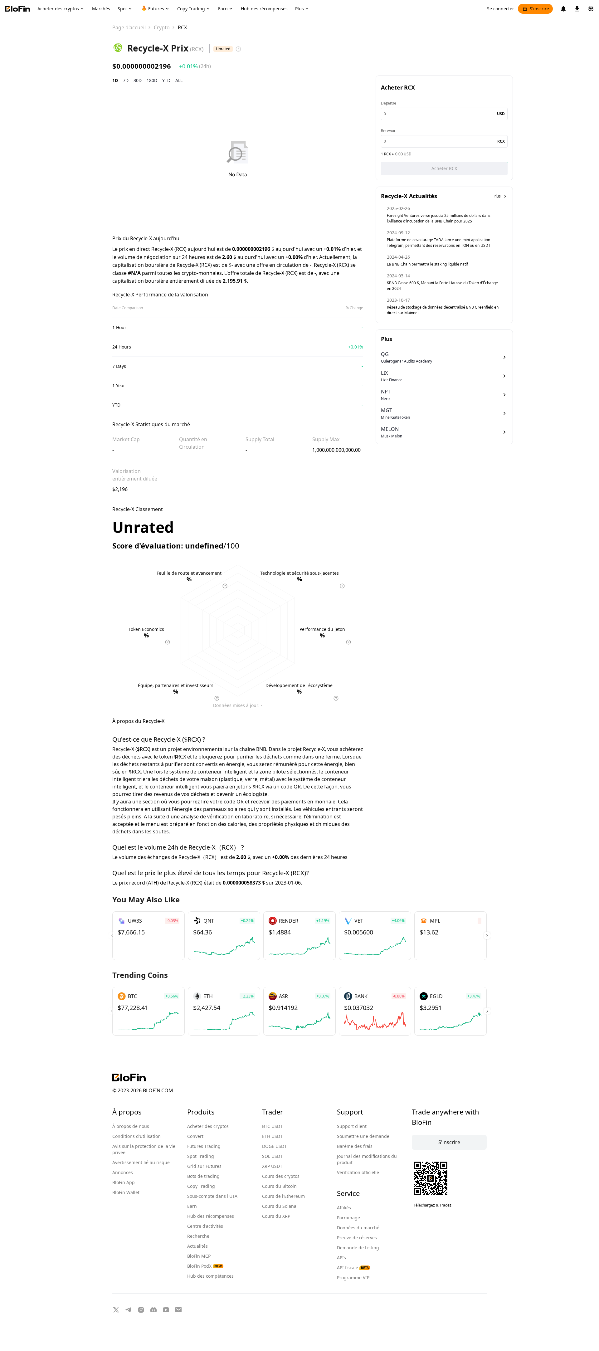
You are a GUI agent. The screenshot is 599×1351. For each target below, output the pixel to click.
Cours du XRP (276, 1216)
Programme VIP (353, 1277)
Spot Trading (200, 1156)
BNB (261, 749)
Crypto (162, 27)
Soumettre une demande (363, 1136)
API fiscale (353, 1268)
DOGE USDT (274, 1146)
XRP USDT (272, 1166)
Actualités (197, 1246)
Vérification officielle (358, 1172)
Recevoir (388, 130)
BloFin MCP (199, 1256)
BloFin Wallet (125, 1192)
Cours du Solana (279, 1206)
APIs (341, 1258)
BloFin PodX (204, 1266)
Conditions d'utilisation (136, 1136)
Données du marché (358, 1228)
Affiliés (344, 1208)
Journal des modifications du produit (367, 1159)
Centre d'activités (205, 1226)
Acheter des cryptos (208, 1126)
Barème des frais (355, 1146)
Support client (352, 1126)
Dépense (388, 103)
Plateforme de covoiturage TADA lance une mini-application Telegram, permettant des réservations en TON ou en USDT (438, 242)
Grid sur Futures (204, 1166)
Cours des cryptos (281, 1176)
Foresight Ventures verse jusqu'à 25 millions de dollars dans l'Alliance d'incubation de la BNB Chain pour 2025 (438, 218)
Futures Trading (204, 1146)
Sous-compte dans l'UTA (212, 1196)
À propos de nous (130, 1126)
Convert (195, 1136)
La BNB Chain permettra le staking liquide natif (427, 264)
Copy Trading (201, 1186)
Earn (192, 1206)
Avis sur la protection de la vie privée (143, 1149)
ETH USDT (272, 1136)
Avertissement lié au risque (141, 1162)
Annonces (122, 1172)
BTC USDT (272, 1126)
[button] (487, 936)
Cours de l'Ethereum (283, 1196)
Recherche (198, 1236)
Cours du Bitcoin (279, 1186)
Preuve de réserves (357, 1238)
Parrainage (348, 1218)
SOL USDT (272, 1156)
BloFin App (123, 1182)
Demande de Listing (358, 1248)
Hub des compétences (210, 1276)
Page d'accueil (129, 27)
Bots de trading (203, 1176)
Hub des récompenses (210, 1216)
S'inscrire (539, 9)
